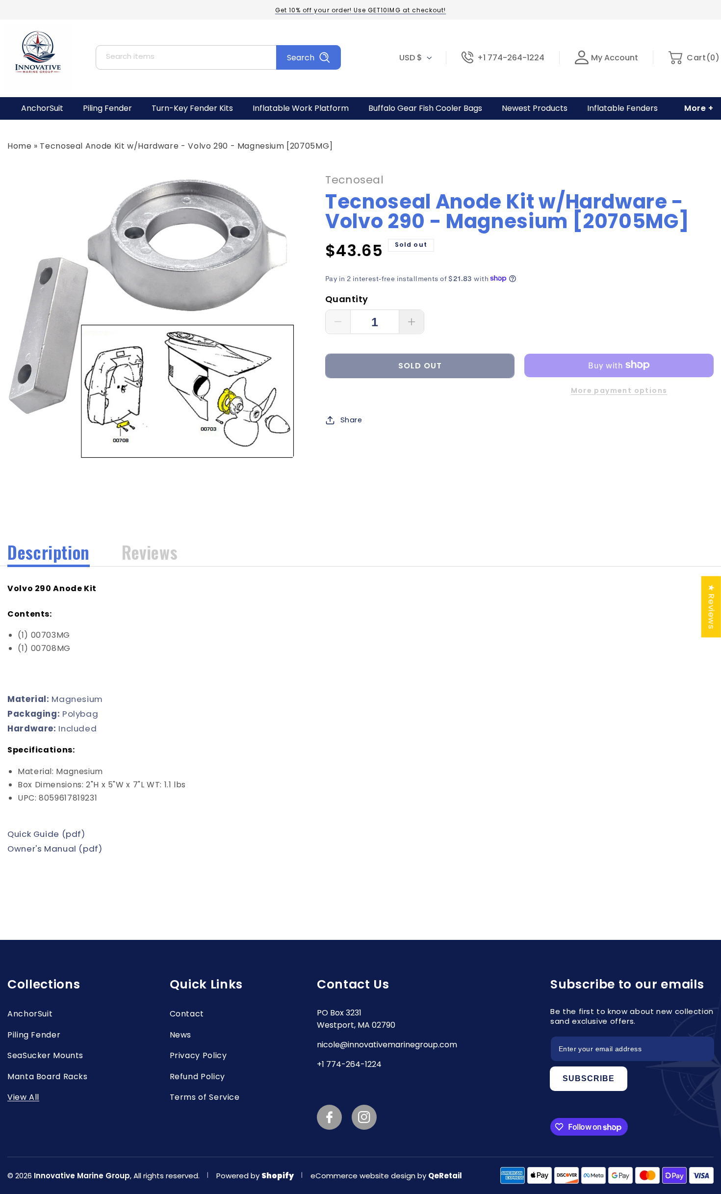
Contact (187, 1013)
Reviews (150, 552)
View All (23, 1097)
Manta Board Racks (47, 1076)
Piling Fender (33, 1034)
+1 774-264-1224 (510, 57)
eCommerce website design (363, 1175)
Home (19, 146)
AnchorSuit (29, 1013)
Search (300, 57)
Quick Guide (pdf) (46, 834)
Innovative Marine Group (82, 1175)
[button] (694, 57)
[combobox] (218, 57)
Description (48, 552)
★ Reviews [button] (712, 606)
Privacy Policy (198, 1055)
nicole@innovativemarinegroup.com (387, 1044)
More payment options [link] (619, 390)
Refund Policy (197, 1076)
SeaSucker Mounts (45, 1055)
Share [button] (351, 419)
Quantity (346, 298)
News (181, 1034)
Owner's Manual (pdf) (55, 849)
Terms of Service (205, 1097)
